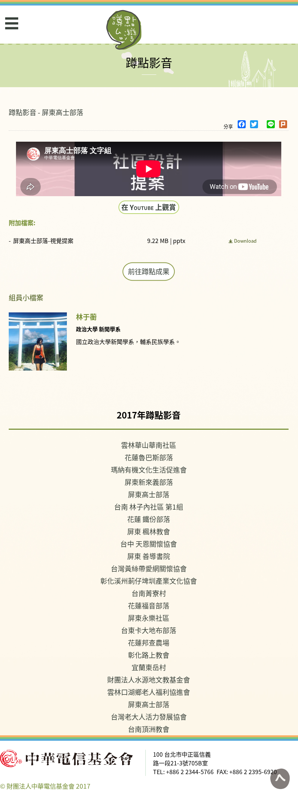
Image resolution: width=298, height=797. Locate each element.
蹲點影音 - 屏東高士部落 (46, 112)
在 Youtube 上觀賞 (148, 207)
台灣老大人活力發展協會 (149, 716)
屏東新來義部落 (149, 482)
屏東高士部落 (148, 494)
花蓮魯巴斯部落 (149, 457)
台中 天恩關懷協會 (148, 544)
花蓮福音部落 (148, 605)
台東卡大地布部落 (148, 630)
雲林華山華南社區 (148, 445)
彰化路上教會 (148, 655)
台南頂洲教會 (148, 729)
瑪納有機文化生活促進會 (149, 469)
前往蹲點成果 (148, 271)
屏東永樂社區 (148, 618)
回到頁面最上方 (280, 779)
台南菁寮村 (149, 593)
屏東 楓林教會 (148, 531)
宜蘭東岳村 (149, 667)
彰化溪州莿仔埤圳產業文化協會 (148, 581)
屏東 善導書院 (148, 556)
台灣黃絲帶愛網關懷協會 (149, 568)
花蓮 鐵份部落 (148, 519)
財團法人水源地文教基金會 (148, 679)
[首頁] (124, 29)
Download (245, 240)
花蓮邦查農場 (148, 642)
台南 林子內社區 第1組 (148, 506)
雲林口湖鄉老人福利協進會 (148, 692)
